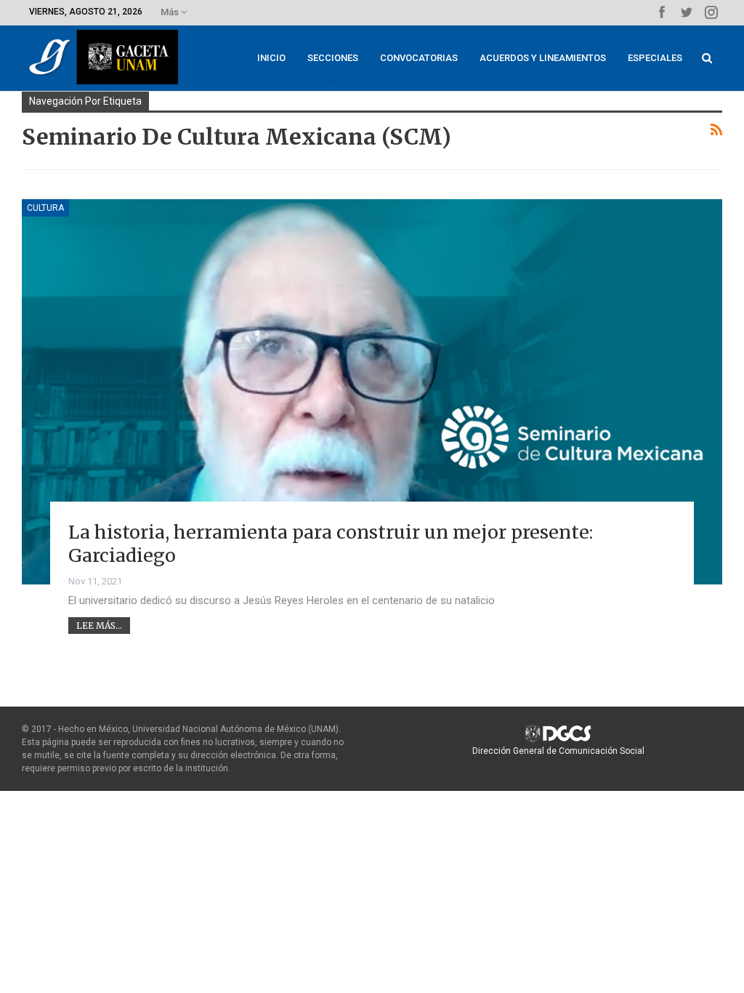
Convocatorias (419, 57)
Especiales (655, 57)
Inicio (271, 57)
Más (171, 12)
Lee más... (99, 625)
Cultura (45, 208)
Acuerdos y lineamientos (543, 57)
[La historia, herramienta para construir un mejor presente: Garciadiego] (372, 391)
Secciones (332, 57)
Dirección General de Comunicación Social (558, 751)
